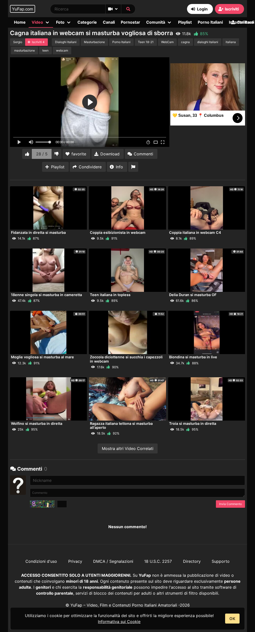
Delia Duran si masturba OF (192, 295)
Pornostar (130, 22)
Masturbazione (94, 42)
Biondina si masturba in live (193, 357)
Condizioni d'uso (41, 561)
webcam (62, 50)
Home (20, 22)
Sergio (17, 42)
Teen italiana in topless (110, 295)
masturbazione (24, 50)
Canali (109, 22)
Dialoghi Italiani (65, 42)
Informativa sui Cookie (119, 621)
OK (232, 618)
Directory (192, 561)
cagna (185, 42)
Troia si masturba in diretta (192, 423)
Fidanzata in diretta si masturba (38, 232)
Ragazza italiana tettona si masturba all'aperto (121, 425)
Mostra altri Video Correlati (127, 448)
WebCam (167, 42)
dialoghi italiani (207, 42)
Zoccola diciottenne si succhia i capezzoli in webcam (126, 359)
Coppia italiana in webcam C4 (195, 232)
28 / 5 (42, 153)
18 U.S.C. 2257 (158, 561)
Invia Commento (230, 504)
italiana (231, 42)
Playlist (185, 22)
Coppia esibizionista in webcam (117, 232)
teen (45, 50)
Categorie (87, 22)
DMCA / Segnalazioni (113, 561)
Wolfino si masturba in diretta (36, 423)
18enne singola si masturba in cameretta (46, 295)
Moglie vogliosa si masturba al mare (42, 357)
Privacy (75, 561)
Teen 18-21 (146, 42)
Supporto (221, 561)
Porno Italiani (210, 22)
